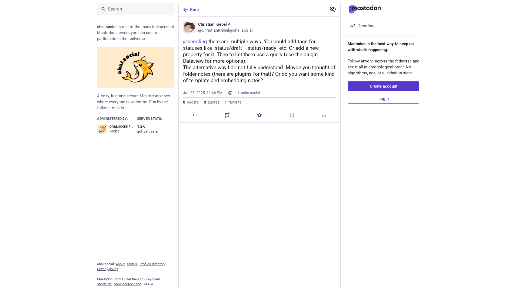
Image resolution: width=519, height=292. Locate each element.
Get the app (134, 279)
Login (383, 98)
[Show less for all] (333, 9)
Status (132, 264)
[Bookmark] (292, 115)
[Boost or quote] (227, 115)
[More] (324, 116)
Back (194, 9)
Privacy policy (107, 269)
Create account (383, 86)
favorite (233, 102)
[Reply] (195, 115)
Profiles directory (152, 264)
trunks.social (249, 93)
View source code (127, 284)
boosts (190, 102)
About (120, 264)
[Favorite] (259, 115)
